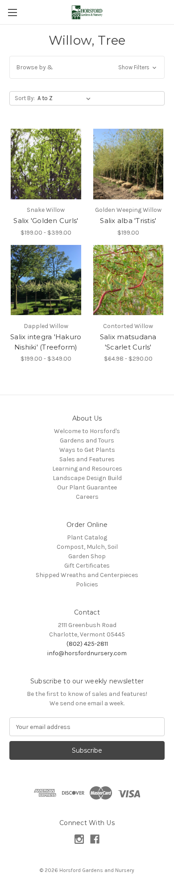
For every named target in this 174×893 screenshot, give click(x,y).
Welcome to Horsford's (87, 431)
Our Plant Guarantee (87, 487)
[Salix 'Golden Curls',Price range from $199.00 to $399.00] (46, 164)
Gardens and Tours (87, 440)
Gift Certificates (87, 565)
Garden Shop (87, 556)
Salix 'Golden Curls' (45, 220)
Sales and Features (87, 459)
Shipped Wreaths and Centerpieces (87, 575)
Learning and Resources (87, 468)
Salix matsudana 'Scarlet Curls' (128, 342)
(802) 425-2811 (87, 644)
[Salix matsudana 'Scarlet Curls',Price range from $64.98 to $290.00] (128, 280)
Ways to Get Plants (87, 450)
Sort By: (25, 98)
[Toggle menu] (12, 12)
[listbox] (65, 98)
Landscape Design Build (87, 478)
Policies (87, 584)
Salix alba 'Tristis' (128, 220)
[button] (87, 67)
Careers (87, 497)
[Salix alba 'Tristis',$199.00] (128, 164)
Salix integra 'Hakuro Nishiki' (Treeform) (45, 342)
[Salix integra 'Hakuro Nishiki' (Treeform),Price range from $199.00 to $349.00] (46, 280)
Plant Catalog (87, 537)
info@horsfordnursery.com (87, 653)
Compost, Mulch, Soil (87, 547)
